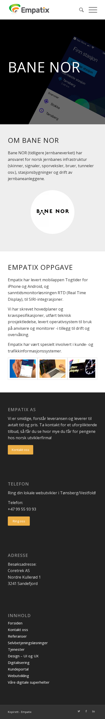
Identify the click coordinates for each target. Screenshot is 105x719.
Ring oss (19, 521)
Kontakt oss (20, 449)
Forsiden (15, 623)
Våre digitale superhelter (29, 682)
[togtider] (23, 369)
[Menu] (90, 9)
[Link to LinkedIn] (93, 711)
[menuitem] (79, 9)
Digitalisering (19, 662)
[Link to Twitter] (79, 711)
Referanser (17, 636)
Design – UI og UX (23, 655)
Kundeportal (18, 669)
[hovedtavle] (82, 369)
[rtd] (52, 369)
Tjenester (16, 649)
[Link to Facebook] (86, 711)
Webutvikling (18, 675)
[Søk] (79, 9)
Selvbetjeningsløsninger (28, 642)
